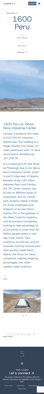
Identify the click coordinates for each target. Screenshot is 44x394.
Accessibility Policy (33, 386)
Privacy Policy (9, 386)
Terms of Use (22, 389)
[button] (39, 3)
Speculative (11, 13)
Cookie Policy (20, 386)
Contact (32, 3)
